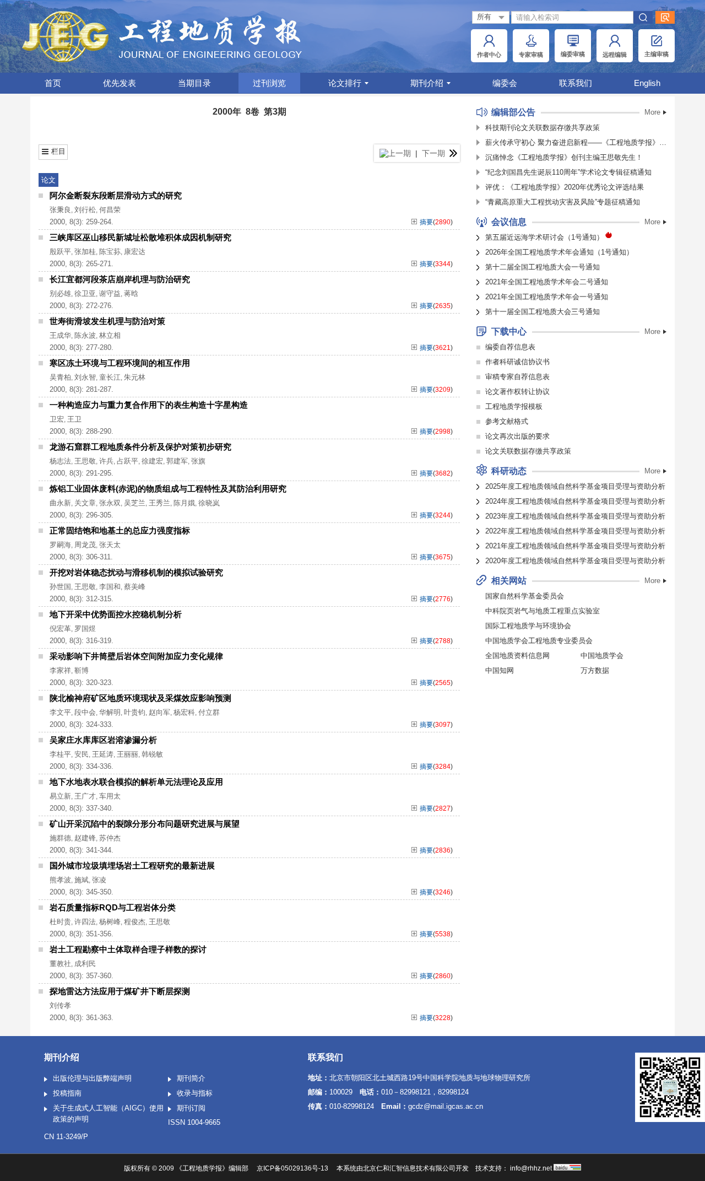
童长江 (110, 377)
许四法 (85, 922)
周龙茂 (85, 545)
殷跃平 (60, 251)
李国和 (110, 587)
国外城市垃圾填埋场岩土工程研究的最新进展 (132, 865)
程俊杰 (134, 922)
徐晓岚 (209, 503)
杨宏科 (184, 712)
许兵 (106, 461)
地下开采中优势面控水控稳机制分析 (116, 614)
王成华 (60, 335)
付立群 (209, 712)
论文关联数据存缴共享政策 (528, 451)
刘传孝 (60, 1005)
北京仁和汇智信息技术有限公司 (409, 1168)
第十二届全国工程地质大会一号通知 (542, 267)
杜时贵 (60, 922)
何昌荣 (110, 210)
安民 (81, 754)
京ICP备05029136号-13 (292, 1168)
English (647, 83)
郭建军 (177, 461)
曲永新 (60, 503)
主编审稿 (656, 54)
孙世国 (60, 587)
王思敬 (85, 461)
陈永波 (85, 335)
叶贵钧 (134, 712)
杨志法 (60, 461)
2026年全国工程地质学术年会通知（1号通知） (559, 252)
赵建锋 (85, 838)
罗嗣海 (60, 545)
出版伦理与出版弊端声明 (92, 1078)
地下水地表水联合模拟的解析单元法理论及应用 (136, 781)
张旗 (198, 461)
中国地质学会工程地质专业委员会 (539, 641)
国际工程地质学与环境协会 (528, 626)
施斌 (81, 880)
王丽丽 (127, 754)
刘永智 (85, 377)
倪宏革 (60, 628)
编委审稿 (573, 54)
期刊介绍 (426, 83)
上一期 (398, 153)
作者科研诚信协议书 (517, 362)
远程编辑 (615, 54)
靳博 (81, 670)
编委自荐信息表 (510, 347)
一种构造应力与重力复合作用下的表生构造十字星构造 (149, 404)
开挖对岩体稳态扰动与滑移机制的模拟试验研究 (136, 572)
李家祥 (60, 670)
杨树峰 (110, 922)
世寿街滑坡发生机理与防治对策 (107, 321)
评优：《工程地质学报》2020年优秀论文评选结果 (564, 187)
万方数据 (595, 670)
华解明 (110, 712)
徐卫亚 (85, 293)
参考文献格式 (506, 421)
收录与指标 (195, 1093)
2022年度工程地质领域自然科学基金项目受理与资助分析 (575, 531)
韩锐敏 (152, 754)
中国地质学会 (602, 655)
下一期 (434, 153)
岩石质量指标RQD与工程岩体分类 (113, 907)
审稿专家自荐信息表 (517, 377)
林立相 (110, 335)
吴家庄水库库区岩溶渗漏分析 (103, 740)
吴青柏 (60, 377)
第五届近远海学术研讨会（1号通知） (544, 237)
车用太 (110, 796)
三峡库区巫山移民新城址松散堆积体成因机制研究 (140, 237)
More (652, 112)
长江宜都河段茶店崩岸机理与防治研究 (120, 279)
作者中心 (489, 54)
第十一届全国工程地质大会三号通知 (542, 312)
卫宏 (57, 419)
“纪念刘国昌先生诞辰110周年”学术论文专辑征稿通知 (568, 172)
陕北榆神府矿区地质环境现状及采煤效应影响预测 (140, 698)
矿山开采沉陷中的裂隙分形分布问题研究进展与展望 (145, 823)
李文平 (60, 712)
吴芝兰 (134, 503)
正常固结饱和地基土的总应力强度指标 (120, 530)
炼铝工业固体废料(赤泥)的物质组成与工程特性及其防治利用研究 (168, 488)
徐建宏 (152, 461)
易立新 (60, 796)
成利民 (85, 963)
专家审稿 (531, 54)
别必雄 (60, 293)
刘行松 (85, 210)
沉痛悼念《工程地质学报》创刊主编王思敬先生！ (564, 157)
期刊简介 (191, 1078)
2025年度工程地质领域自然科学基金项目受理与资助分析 (575, 486)
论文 (48, 180)
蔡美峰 (134, 587)
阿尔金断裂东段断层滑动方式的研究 (116, 195)
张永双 (110, 503)
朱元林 (134, 377)
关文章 (85, 503)
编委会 (504, 83)
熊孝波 (60, 880)
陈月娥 (184, 503)
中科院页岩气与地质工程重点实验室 (542, 611)
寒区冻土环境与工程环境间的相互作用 (120, 363)
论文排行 (344, 83)
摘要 (426, 222)
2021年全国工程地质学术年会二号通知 (546, 282)
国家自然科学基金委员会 (524, 596)
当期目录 (194, 83)
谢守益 (110, 293)
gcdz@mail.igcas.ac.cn (445, 1106)
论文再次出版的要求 (517, 436)
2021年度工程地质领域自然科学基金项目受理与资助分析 (575, 546)
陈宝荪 (110, 251)
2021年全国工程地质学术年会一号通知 (546, 297)
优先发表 (119, 83)
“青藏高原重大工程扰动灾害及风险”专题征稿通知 (562, 202)
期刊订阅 (191, 1108)
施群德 (60, 838)
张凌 (99, 880)
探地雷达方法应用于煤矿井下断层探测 (120, 991)
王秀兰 (159, 503)
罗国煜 (85, 628)
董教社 (60, 963)
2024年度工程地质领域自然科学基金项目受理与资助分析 (575, 501)
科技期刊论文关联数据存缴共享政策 (542, 127)
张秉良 (60, 210)
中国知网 (499, 670)
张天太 (110, 545)
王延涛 (102, 754)
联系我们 (575, 83)
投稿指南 (67, 1093)
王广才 (85, 796)
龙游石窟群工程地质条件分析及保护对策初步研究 (140, 446)
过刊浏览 (269, 83)
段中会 (85, 712)
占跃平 (127, 461)
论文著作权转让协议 (517, 391)
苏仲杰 (110, 838)
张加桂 (85, 251)
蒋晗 (131, 293)
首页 (53, 83)
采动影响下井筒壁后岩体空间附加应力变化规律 (136, 656)
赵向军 (159, 712)
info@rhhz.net (531, 1168)
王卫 (74, 419)
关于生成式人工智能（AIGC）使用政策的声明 (108, 1113)
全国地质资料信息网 (517, 655)
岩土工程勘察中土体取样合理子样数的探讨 (128, 949)
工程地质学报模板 (514, 406)
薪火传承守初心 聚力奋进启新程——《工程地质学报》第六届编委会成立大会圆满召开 (575, 142)
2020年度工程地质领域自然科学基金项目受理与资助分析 (575, 561)
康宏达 (134, 251)
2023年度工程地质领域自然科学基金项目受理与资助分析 (575, 516)
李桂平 (60, 754)
